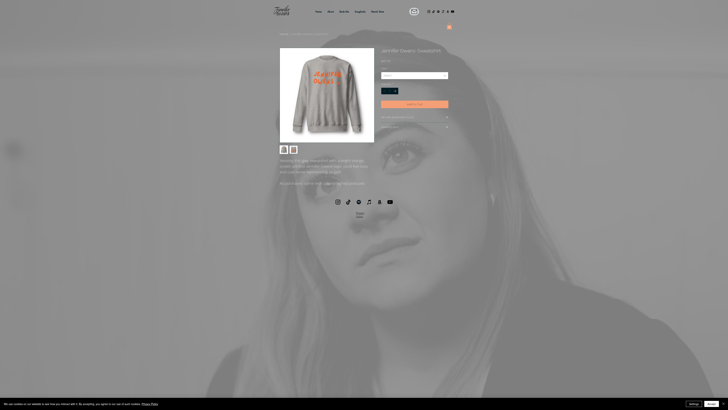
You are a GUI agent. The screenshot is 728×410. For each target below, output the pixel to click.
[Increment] (395, 91)
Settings (694, 404)
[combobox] (414, 75)
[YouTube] (452, 11)
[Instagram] (429, 11)
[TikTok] (433, 11)
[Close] (723, 404)
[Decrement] (384, 91)
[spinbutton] (389, 91)
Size (384, 68)
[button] (449, 26)
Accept (712, 404)
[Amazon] (448, 11)
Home (284, 34)
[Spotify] (438, 11)
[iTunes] (443, 11)
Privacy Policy (150, 404)
